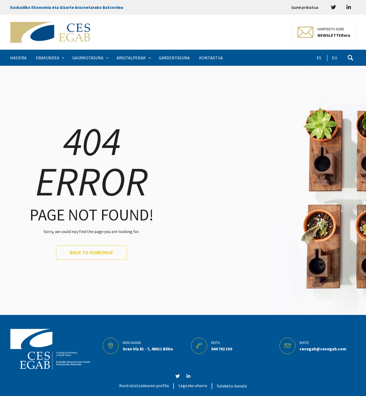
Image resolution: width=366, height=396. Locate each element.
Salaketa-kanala (232, 385)
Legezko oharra (192, 385)
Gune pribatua (304, 7)
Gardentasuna (174, 57)
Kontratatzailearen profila (144, 385)
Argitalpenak (131, 57)
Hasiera (18, 57)
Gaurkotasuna (87, 57)
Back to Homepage (91, 252)
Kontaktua (211, 57)
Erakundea (47, 57)
